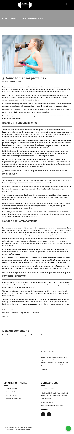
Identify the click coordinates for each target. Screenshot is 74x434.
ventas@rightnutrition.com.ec (54, 405)
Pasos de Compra (11, 395)
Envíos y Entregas (11, 388)
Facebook (43, 414)
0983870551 (49, 402)
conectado (21, 335)
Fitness (14, 18)
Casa (4, 18)
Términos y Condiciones (13, 398)
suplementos (25, 313)
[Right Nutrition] (25, 5)
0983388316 (47, 399)
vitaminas (35, 313)
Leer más (45, 369)
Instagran (49, 414)
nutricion (15, 313)
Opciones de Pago (11, 392)
